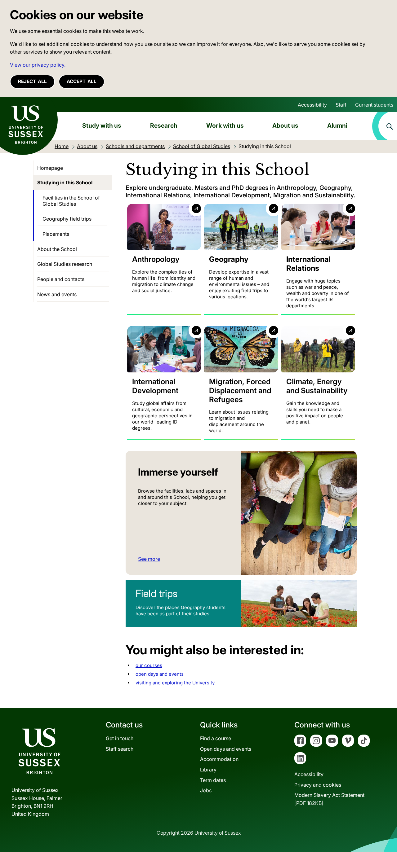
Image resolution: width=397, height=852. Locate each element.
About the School (57, 249)
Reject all (32, 81)
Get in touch (119, 738)
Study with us (101, 125)
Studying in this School (64, 182)
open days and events (160, 674)
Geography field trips (66, 219)
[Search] (384, 126)
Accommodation (219, 759)
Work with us (225, 125)
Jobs (206, 790)
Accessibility (312, 105)
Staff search (119, 749)
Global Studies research (64, 264)
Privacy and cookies (317, 785)
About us (285, 125)
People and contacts (60, 279)
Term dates (213, 780)
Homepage (50, 168)
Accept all (81, 81)
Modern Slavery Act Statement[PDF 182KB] (329, 799)
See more (149, 559)
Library (208, 769)
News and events (57, 294)
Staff (341, 105)
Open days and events (225, 749)
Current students (374, 105)
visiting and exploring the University (175, 683)
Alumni (337, 125)
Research (163, 125)
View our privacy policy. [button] (37, 65)
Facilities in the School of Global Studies (71, 201)
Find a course (215, 738)
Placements (55, 234)
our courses (149, 665)
